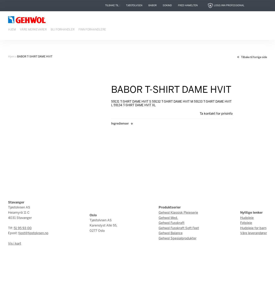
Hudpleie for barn (253, 228)
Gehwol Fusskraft (171, 223)
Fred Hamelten (188, 5)
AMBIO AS (173, 281)
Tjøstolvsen (134, 5)
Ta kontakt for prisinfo (216, 113)
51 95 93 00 (23, 228)
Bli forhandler (62, 30)
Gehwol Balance (171, 233)
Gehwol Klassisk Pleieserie (178, 212)
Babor (152, 5)
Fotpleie (246, 223)
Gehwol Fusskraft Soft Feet (179, 228)
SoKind (167, 5)
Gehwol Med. (168, 218)
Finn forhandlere (92, 30)
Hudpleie (247, 218)
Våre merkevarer (33, 30)
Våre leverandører (253, 233)
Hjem (12, 30)
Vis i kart (14, 243)
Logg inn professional (229, 5)
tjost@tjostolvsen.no (33, 233)
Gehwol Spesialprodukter (177, 238)
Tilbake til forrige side (253, 57)
